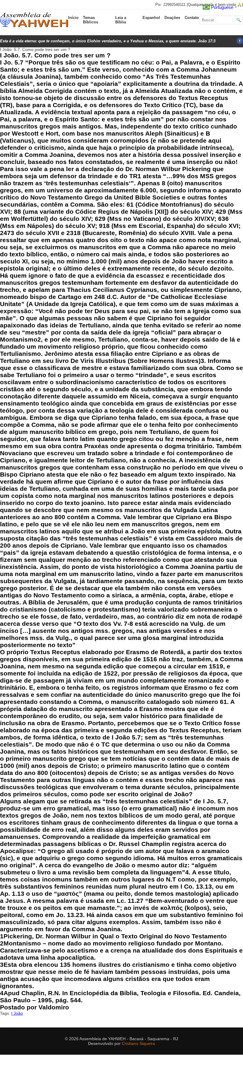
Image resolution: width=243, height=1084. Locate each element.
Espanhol (151, 17)
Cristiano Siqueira (138, 1043)
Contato (192, 17)
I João (17, 1013)
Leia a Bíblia (120, 19)
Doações (172, 17)
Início (73, 17)
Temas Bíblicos (90, 19)
